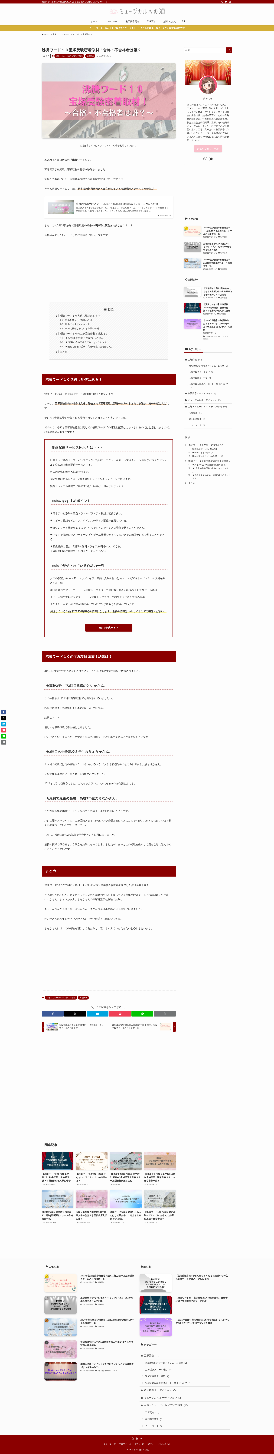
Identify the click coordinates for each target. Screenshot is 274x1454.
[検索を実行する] (229, 50)
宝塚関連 (90, 56)
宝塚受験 (195, 359)
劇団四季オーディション (202, 393)
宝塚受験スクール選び (201, 372)
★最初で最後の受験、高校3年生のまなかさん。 (89, 346)
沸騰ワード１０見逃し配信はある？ (80, 315)
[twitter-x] (222, 1)
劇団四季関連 (197, 419)
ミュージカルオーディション (204, 400)
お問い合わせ (164, 1444)
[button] (53, 1014)
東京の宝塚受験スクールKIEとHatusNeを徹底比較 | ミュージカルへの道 (117, 203)
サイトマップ (109, 1444)
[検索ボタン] (183, 21)
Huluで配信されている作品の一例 (82, 328)
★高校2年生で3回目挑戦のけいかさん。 (85, 338)
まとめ (63, 351)
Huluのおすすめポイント (77, 324)
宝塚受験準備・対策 (200, 378)
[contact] (230, 1)
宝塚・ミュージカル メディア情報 (69, 56)
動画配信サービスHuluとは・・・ (82, 320)
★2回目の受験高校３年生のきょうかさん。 (87, 342)
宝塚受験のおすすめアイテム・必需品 (208, 366)
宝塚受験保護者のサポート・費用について (208, 385)
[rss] (226, 1)
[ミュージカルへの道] (137, 11)
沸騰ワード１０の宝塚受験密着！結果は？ (84, 333)
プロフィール (125, 1444)
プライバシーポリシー (144, 1444)
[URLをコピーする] (165, 1014)
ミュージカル (197, 425)
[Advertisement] (108, 270)
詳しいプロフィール (208, 148)
